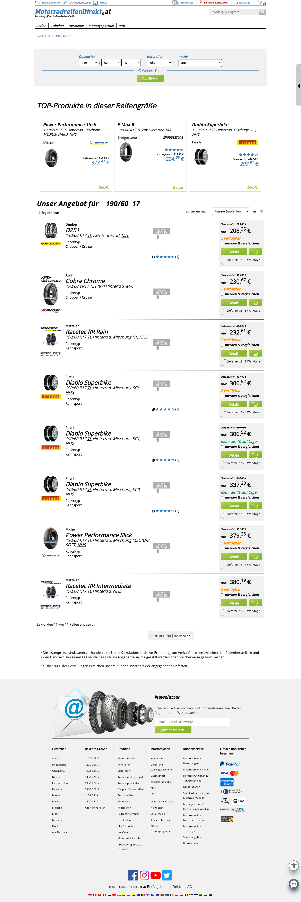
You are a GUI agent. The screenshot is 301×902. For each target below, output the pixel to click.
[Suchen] (262, 12)
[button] (294, 865)
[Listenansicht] (255, 211)
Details (103, 187)
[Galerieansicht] (261, 211)
